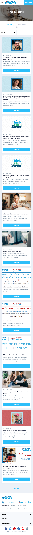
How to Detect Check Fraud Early (12, 251)
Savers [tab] (9, 24)
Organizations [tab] (21, 24)
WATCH (16, 479)
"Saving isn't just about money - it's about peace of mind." (15, 58)
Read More (16, 70)
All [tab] (17, 27)
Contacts (4, 514)
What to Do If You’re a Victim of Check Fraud (15, 214)
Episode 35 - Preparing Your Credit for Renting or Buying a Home (16, 176)
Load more (16, 488)
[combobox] (10, 32)
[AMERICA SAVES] (10, 2)
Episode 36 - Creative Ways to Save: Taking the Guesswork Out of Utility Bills (16, 137)
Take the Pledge (28, 2)
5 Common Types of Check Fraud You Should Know (15, 393)
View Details (16, 149)
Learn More (16, 225)
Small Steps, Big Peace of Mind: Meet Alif (14, 431)
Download (16, 296)
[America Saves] (7, 497)
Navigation (4, 519)
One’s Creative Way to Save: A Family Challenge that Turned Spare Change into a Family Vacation (16, 98)
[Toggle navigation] (2, 2)
